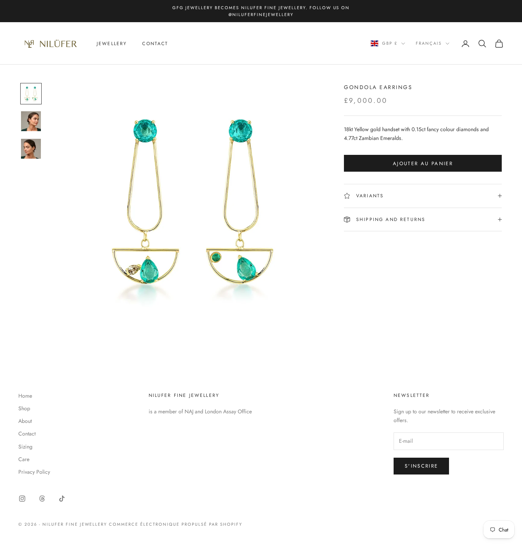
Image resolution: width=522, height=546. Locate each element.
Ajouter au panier (423, 163)
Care (23, 459)
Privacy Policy (34, 472)
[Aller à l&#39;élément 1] (31, 93)
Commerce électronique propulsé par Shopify (175, 524)
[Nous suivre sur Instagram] (22, 498)
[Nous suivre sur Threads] (42, 498)
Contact (155, 43)
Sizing (25, 446)
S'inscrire (421, 466)
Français (429, 44)
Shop (24, 408)
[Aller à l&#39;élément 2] (31, 121)
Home (25, 396)
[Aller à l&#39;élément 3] (31, 148)
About (25, 421)
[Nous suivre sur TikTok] (62, 498)
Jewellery (112, 43)
